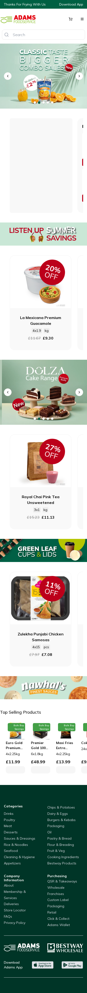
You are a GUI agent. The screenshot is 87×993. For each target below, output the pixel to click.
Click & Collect (58, 918)
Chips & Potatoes (61, 807)
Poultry (9, 820)
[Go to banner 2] (39, 102)
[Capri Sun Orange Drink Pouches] (43, 76)
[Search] (6, 34)
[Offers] (43, 234)
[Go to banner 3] (43, 102)
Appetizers (12, 863)
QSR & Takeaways (62, 881)
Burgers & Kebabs (61, 820)
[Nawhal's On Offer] (43, 687)
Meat (8, 826)
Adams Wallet (58, 925)
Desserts (11, 832)
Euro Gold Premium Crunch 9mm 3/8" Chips (14, 746)
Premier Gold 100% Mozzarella (40, 746)
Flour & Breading (60, 845)
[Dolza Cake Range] (43, 392)
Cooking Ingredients (63, 857)
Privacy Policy (14, 923)
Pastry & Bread (59, 838)
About (9, 885)
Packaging (55, 826)
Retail (51, 912)
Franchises (55, 894)
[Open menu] (82, 19)
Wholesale (56, 887)
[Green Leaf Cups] (43, 550)
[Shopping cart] (70, 19)
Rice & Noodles (16, 845)
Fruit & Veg (56, 851)
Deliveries (11, 904)
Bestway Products (61, 863)
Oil (49, 832)
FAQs (8, 916)
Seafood (11, 851)
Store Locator (15, 910)
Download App (71, 4)
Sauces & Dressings (19, 838)
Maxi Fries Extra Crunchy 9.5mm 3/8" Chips (65, 746)
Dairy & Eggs (57, 813)
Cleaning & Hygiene (19, 857)
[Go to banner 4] (48, 102)
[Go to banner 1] (35, 102)
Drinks (9, 813)
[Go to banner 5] (52, 102)
